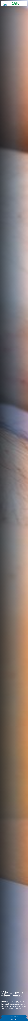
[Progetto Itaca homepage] (5, 3)
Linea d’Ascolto (15, 2)
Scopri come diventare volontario (12, 1015)
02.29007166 (15, 4)
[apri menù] (24, 4)
